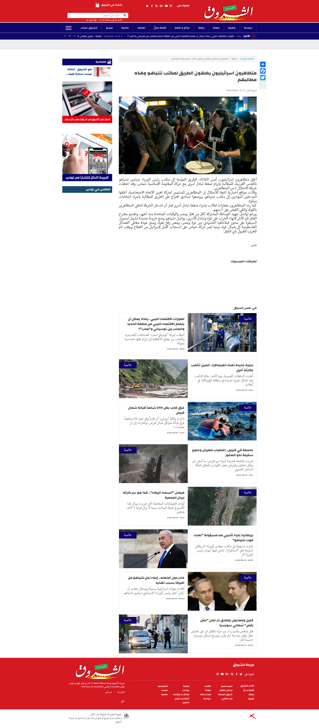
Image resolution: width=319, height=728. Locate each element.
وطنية (232, 27)
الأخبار (246, 36)
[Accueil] (99, 670)
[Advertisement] (87, 244)
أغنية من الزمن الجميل (182, 700)
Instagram (171, 6)
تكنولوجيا (163, 686)
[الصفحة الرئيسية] (230, 10)
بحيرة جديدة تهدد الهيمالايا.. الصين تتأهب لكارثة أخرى (222, 367)
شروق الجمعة (225, 694)
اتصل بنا (89, 20)
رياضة (201, 27)
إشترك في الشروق (111, 5)
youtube (166, 6)
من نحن (108, 692)
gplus (161, 6)
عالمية (125, 27)
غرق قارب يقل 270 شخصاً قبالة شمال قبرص (156, 410)
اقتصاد (141, 27)
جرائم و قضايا (182, 27)
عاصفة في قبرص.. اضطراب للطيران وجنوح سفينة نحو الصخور (222, 452)
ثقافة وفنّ (160, 27)
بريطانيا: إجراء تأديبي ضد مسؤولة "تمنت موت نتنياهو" (223, 537)
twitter (147, 6)
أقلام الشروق (247, 686)
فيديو (109, 27)
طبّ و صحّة (205, 694)
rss (156, 6)
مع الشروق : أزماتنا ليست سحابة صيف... (79, 71)
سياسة (248, 27)
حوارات (185, 690)
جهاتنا (216, 27)
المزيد (68, 28)
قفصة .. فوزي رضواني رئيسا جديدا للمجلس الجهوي (112, 36)
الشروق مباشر (89, 27)
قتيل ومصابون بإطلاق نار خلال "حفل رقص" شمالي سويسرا (226, 622)
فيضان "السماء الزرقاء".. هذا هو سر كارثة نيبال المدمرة (153, 495)
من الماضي (227, 699)
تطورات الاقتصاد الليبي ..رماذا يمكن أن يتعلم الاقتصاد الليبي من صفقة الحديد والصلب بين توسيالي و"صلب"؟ (217, 36)
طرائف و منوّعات (181, 694)
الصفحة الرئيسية (247, 59)
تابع (123, 701)
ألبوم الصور (227, 686)
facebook (152, 6)
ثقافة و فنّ (248, 690)
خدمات (164, 690)
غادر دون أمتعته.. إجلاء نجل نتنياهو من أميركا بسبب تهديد (156, 580)
